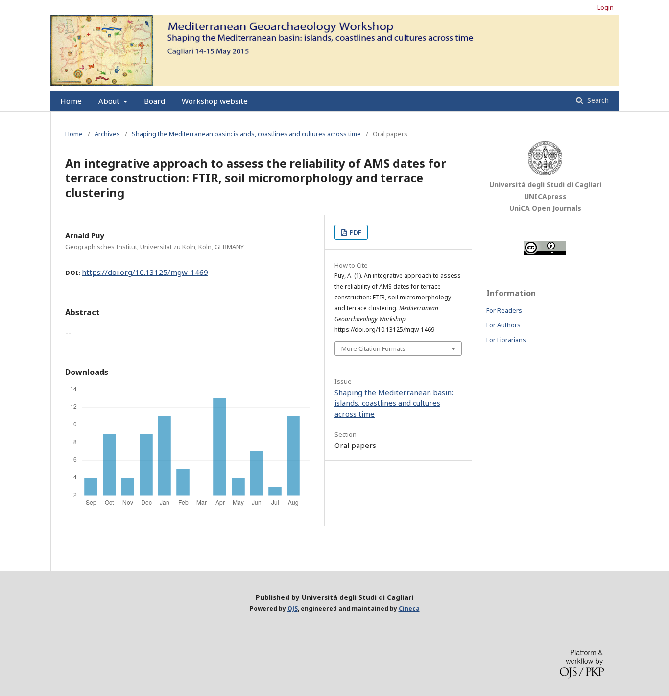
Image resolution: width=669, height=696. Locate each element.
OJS (292, 608)
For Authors (503, 325)
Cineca (409, 608)
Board (154, 101)
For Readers (504, 310)
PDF (354, 232)
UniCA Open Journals (545, 208)
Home (71, 101)
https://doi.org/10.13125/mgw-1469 (145, 272)
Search (597, 100)
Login (605, 7)
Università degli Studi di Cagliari (545, 184)
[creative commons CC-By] (545, 252)
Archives (107, 133)
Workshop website (215, 101)
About (109, 101)
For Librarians (506, 339)
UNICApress (545, 196)
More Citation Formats (373, 348)
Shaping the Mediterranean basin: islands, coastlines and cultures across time (246, 133)
